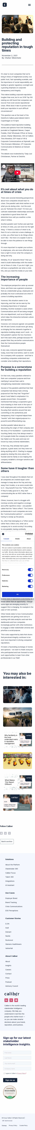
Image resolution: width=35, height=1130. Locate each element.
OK (18, 594)
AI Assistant (9, 885)
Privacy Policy (13, 1125)
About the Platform (12, 865)
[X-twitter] (9, 833)
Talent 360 (9, 877)
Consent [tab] (6, 539)
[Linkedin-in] (5, 833)
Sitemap (4, 1125)
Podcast (8, 982)
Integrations (9, 881)
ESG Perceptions (11, 911)
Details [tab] (17, 539)
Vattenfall (9, 948)
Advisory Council (11, 986)
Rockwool (9, 940)
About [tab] (29, 539)
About (7, 961)
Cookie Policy (23, 1125)
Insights (8, 965)
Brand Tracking (11, 902)
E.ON (7, 924)
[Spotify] (16, 1000)
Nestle (7, 936)
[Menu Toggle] (29, 5)
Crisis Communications (13, 906)
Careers (8, 970)
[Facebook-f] (1, 833)
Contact (8, 974)
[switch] (30, 575)
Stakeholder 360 (11, 869)
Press (7, 978)
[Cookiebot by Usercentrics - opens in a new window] (25, 534)
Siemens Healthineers (13, 944)
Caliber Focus (10, 873)
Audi (7, 928)
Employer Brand (11, 898)
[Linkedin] (6, 1000)
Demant (8, 932)
